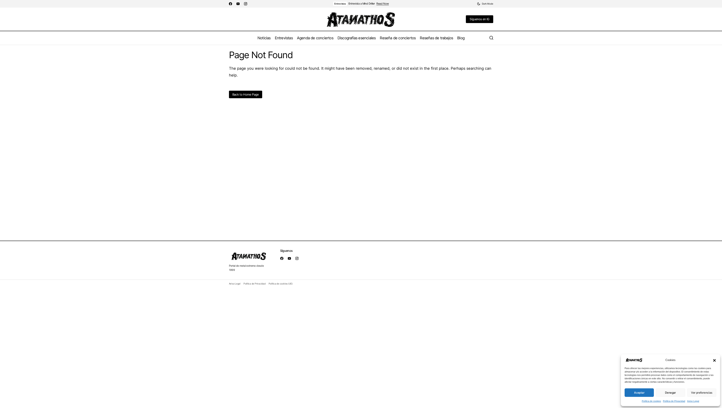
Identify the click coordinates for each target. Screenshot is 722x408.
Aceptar (639, 392)
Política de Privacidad (674, 401)
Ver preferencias (701, 392)
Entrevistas (340, 3)
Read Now (382, 3)
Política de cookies (651, 401)
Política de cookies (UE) (281, 283)
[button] (714, 360)
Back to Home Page (245, 94)
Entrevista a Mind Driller (361, 3)
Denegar (670, 392)
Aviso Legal (693, 401)
